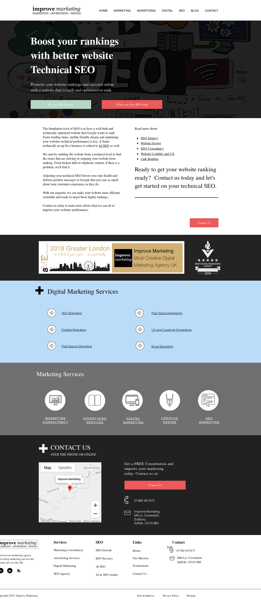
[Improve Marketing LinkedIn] (9, 570)
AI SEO (104, 145)
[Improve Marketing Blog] (18, 570)
